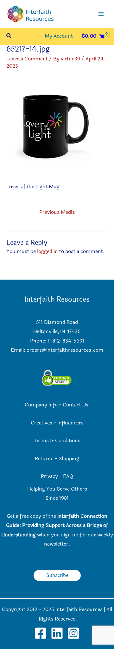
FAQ (68, 476)
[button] (9, 36)
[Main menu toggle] (101, 14)
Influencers (70, 423)
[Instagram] (73, 633)
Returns (44, 458)
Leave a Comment (27, 59)
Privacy (49, 476)
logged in (47, 251)
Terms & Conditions (57, 440)
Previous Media (57, 212)
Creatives (41, 423)
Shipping (69, 458)
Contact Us (76, 405)
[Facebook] (40, 633)
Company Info (41, 405)
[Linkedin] (57, 633)
